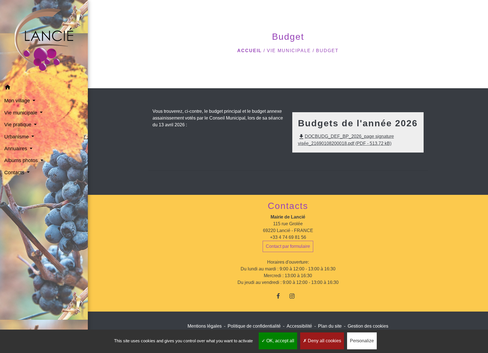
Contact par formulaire (288, 246)
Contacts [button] (15, 172)
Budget (327, 50)
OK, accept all (279, 340)
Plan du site (330, 326)
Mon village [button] (17, 100)
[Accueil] (44, 40)
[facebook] (281, 296)
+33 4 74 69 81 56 (288, 237)
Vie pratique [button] (18, 124)
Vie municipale (289, 50)
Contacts (288, 206)
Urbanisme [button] (17, 137)
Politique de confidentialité (254, 326)
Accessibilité (299, 326)
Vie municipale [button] (21, 113)
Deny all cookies (324, 340)
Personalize (362, 340)
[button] (44, 88)
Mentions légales (205, 326)
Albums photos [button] (21, 160)
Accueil (249, 50)
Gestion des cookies (368, 326)
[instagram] (295, 296)
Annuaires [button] (16, 148)
